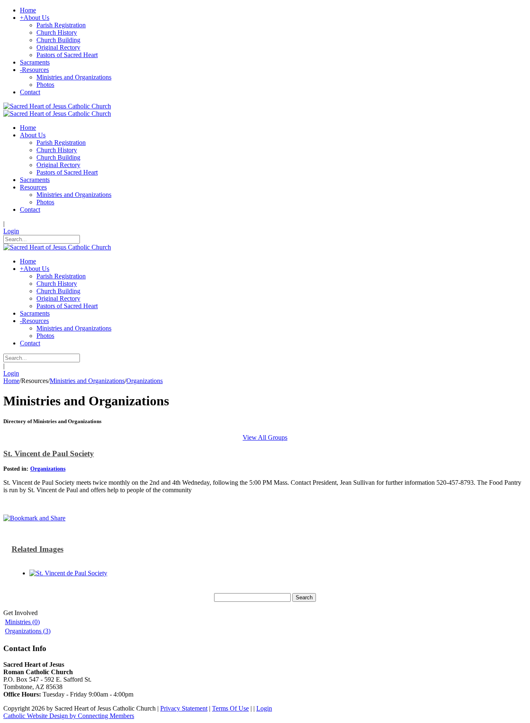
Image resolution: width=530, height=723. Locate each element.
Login (11, 231)
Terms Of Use (230, 708)
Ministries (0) (22, 621)
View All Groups (265, 437)
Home (11, 380)
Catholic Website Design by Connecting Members (68, 715)
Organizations (47, 469)
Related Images (37, 549)
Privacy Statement (183, 708)
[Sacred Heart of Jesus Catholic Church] (57, 106)
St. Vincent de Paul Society (48, 453)
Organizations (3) (28, 630)
